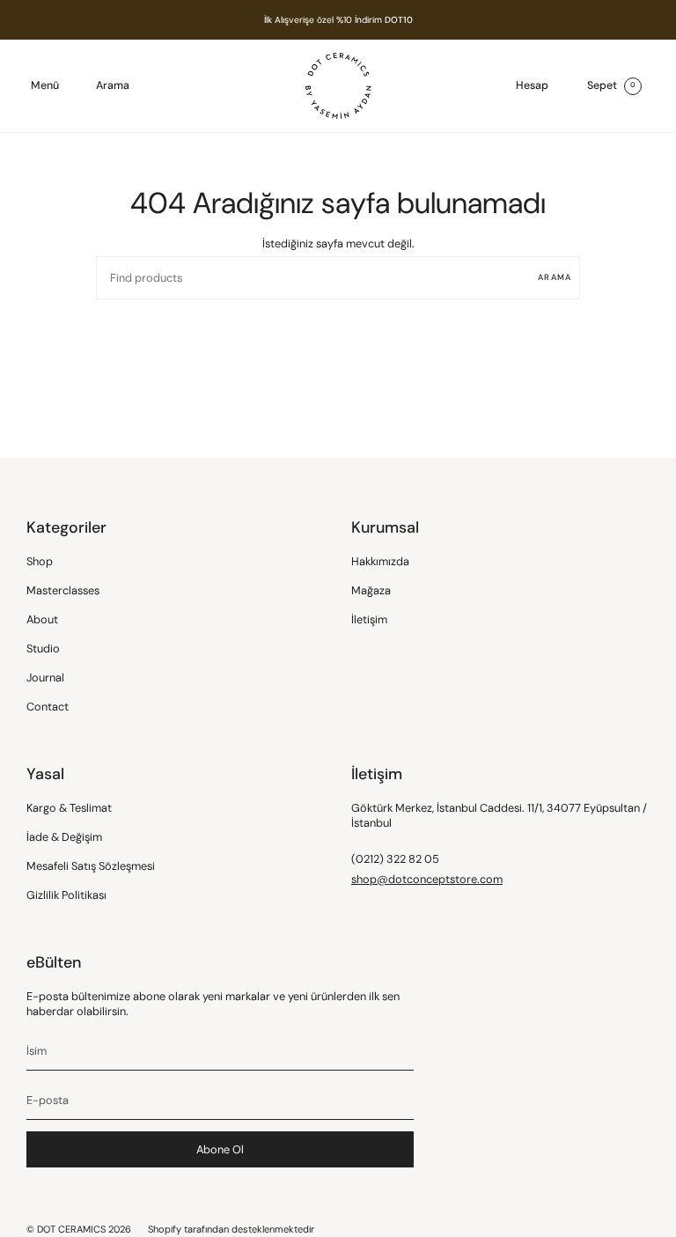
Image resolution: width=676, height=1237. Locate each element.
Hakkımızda (380, 561)
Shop (39, 561)
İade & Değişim (64, 836)
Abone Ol (220, 1149)
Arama (554, 277)
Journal (45, 677)
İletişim (369, 619)
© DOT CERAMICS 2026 (78, 1229)
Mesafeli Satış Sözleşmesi (90, 865)
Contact (47, 706)
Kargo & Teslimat (69, 807)
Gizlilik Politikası (66, 894)
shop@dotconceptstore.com (427, 879)
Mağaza (371, 590)
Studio (43, 648)
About (42, 619)
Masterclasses (62, 590)
